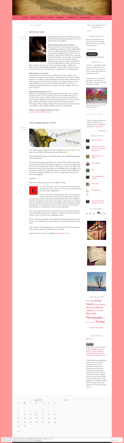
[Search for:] (96, 31)
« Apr (18, 431)
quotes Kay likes (95, 114)
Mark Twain (99, 126)
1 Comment (23, 129)
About (33, 17)
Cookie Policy (38, 440)
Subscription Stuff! (96, 36)
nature (95, 310)
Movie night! (96, 163)
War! (93, 170)
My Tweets (89, 339)
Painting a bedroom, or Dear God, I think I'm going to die (99, 148)
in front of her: (63, 233)
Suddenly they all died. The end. (62, 8)
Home (24, 17)
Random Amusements (96, 327)
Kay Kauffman (92, 349)
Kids (98, 307)
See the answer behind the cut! (40, 112)
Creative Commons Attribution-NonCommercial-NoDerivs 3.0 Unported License (96, 353)
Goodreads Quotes (102, 130)
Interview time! (36, 31)
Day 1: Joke (95, 183)
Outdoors (100, 310)
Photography (94, 317)
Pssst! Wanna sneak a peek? (42, 122)
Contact (98, 17)
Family (90, 304)
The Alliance (85, 17)
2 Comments (23, 38)
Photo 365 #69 (96, 190)
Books (50, 17)
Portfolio (71, 17)
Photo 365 (91, 313)
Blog (42, 17)
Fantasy (96, 304)
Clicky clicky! (92, 54)
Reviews (60, 17)
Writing (100, 321)
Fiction (102, 304)
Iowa (93, 308)
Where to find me (97, 140)
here (91, 65)
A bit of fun (90, 301)
